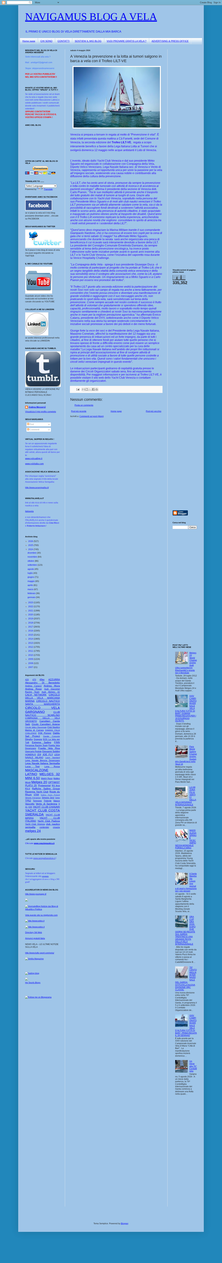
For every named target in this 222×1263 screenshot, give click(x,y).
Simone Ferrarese (33, 798)
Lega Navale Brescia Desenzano (42, 760)
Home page (28, 41)
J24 (39, 754)
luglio (30, 573)
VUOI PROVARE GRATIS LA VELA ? (126, 41)
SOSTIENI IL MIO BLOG (88, 41)
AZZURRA (54, 679)
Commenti (34, 429)
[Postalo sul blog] (86, 389)
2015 (31, 635)
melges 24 (33, 831)
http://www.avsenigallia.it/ (37, 487)
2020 (31, 614)
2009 (31, 659)
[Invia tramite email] (83, 389)
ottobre (31, 561)
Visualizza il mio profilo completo (40, 411)
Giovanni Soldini (51, 751)
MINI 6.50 (32, 778)
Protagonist (44, 785)
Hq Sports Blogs (32, 982)
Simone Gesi (48, 797)
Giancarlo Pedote (33, 751)
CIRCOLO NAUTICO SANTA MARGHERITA (42, 702)
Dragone (38, 739)
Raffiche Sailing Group (46, 788)
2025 (31, 545)
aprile (30, 585)
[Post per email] (77, 389)
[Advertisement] (183, 101)
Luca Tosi (32, 766)
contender (44, 827)
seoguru (45, 876)
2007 (31, 667)
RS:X (27, 788)
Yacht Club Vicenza (35, 824)
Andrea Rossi (33, 688)
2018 (31, 623)
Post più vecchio (153, 411)
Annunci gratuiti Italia (35, 938)
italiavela (29, 511)
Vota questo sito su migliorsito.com (41, 915)
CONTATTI (64, 41)
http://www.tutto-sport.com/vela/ (39, 953)
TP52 (28, 800)
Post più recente (78, 411)
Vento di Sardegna (46, 803)
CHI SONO (46, 41)
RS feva (56, 785)
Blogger (124, 1223)
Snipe (57, 798)
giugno (31, 577)
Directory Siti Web (33, 932)
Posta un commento (84, 405)
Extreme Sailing (41, 742)
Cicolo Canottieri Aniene (46, 724)
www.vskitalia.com (34, 463)
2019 (31, 618)
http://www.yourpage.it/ (35, 894)
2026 (31, 541)
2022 (31, 606)
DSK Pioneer (45, 733)
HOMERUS (30, 754)
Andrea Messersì (37, 407)
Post (31, 424)
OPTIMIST (54, 782)
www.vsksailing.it (33, 458)
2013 (31, 643)
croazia (56, 827)
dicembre (32, 553)
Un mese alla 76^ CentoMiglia (193, 1066)
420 (27, 679)
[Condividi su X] (90, 389)
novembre (33, 557)
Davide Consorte (51, 736)
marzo (31, 589)
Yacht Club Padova (48, 821)
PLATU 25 (31, 785)
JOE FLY (47, 754)
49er (42, 679)
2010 (31, 655)
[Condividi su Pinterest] (96, 389)
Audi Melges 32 (51, 692)
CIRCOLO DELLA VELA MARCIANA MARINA (42, 697)
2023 (31, 602)
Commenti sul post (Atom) (91, 416)
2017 (31, 627)
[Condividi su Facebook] (93, 389)
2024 (31, 549)
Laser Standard (52, 758)
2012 (31, 647)
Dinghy (29, 739)
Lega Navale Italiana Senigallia (42, 763)
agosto (31, 569)
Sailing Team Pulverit (50, 795)
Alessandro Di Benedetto (42, 682)
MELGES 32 (50, 774)
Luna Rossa (52, 766)
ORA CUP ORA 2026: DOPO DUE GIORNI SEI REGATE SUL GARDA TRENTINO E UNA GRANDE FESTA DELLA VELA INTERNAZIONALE (185, 930)
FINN (57, 742)
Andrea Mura (52, 685)
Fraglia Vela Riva (49, 748)
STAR (36, 795)
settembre (32, 565)
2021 (31, 610)
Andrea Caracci (33, 686)
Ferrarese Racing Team (36, 745)
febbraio (32, 593)
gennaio (32, 597)
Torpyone (37, 801)
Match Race (47, 778)
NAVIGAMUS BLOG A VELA (91, 16)
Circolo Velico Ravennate (36, 727)
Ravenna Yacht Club (36, 791)
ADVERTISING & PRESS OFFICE (170, 41)
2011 (31, 651)
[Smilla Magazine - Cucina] (34, 959)
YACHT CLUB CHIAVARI (46, 806)
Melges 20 (39, 782)
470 (34, 679)
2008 (31, 663)
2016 (31, 631)
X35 (30, 807)
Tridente (48, 801)
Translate (48, 189)
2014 (31, 639)
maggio (31, 581)
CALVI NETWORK (35, 694)
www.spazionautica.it (44, 843)
